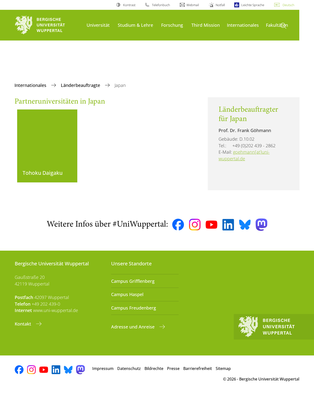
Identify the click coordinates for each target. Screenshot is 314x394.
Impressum (103, 368)
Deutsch (288, 5)
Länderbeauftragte (81, 85)
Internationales (243, 25)
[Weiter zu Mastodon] (261, 224)
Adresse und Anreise (133, 327)
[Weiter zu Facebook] (178, 225)
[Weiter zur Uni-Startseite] (48, 25)
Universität (98, 25)
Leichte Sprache (252, 5)
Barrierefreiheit (197, 368)
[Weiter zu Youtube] (211, 224)
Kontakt (23, 324)
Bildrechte (153, 368)
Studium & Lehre (135, 25)
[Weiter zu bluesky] (245, 224)
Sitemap (223, 368)
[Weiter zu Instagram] (195, 225)
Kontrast (129, 5)
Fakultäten (277, 25)
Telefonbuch (161, 5)
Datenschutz (129, 368)
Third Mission (205, 25)
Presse (173, 368)
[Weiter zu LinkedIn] (228, 225)
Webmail (192, 5)
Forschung (172, 25)
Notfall (220, 5)
